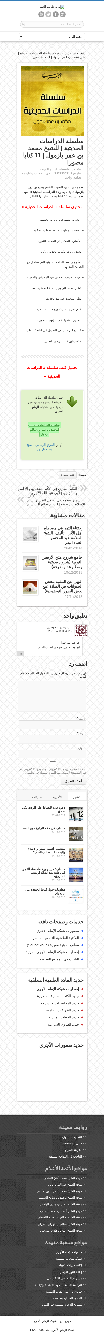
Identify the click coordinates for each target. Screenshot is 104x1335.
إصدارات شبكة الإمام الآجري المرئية (52, 952)
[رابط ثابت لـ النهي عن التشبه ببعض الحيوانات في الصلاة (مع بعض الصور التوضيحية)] (30, 594)
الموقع (82, 748)
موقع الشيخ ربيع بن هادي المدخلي (61, 1230)
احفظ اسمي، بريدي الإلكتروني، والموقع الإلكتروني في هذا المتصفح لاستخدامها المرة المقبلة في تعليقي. (52, 770)
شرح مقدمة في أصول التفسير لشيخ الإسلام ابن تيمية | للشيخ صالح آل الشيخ (56, 500)
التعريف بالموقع (72, 1137)
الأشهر (77, 797)
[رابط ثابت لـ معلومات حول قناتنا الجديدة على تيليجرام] (75, 902)
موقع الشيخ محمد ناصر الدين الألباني (59, 1191)
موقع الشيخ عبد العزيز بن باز (64, 1184)
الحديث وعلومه (64, 53)
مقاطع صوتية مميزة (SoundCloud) (53, 945)
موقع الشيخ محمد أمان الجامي (63, 1178)
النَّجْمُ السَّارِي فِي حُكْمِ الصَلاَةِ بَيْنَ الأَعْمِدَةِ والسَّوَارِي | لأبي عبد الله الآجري (47, 489)
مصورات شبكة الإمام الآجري (58, 931)
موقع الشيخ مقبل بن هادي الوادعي (60, 1204)
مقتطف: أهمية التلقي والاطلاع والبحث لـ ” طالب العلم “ (46, 850)
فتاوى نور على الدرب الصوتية (64, 1291)
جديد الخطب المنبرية (63, 1017)
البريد (82, 733)
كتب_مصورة (67, 474)
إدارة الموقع (48, 169)
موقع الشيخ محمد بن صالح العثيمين (60, 1197)
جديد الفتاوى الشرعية (63, 1024)
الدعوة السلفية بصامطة (67, 1298)
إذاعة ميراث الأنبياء (70, 1265)
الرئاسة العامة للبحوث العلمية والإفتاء (58, 1285)
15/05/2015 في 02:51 (59, 631)
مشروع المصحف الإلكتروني (64, 1278)
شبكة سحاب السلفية (69, 1258)
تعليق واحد (73, 177)
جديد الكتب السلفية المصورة (58, 996)
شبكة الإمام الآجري (45, 1321)
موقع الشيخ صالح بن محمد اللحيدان (60, 1217)
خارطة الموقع (73, 1150)
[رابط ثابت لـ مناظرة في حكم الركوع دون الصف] (75, 840)
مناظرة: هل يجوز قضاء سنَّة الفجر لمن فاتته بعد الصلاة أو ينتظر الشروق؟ (44, 872)
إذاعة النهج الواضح (70, 1272)
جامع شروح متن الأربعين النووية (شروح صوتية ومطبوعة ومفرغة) (62, 562)
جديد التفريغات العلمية (62, 1010)
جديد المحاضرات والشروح (60, 1003)
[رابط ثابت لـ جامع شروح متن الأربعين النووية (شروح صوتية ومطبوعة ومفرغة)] (30, 570)
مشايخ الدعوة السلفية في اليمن (62, 1304)
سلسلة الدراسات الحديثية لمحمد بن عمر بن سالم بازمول (44, 429)
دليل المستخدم (72, 1143)
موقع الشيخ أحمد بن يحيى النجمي (61, 1211)
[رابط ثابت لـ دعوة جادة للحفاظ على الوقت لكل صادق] (75, 820)
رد (20, 653)
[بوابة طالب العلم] (52, 6)
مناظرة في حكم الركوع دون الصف (43, 828)
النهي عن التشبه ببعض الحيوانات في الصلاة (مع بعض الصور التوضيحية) (62, 586)
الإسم (82, 718)
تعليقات (37, 797)
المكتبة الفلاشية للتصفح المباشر (56, 938)
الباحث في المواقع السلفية (59, 959)
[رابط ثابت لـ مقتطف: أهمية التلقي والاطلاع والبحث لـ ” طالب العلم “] (75, 861)
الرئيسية (82, 53)
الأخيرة (57, 797)
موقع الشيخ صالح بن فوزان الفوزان (60, 1224)
